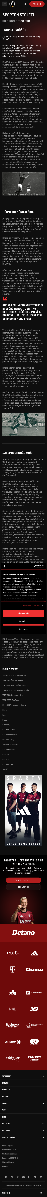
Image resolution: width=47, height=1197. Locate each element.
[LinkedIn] (40, 1177)
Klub (4, 21)
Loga (4, 715)
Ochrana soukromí (9, 1150)
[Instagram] (11, 1177)
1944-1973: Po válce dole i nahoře (15, 690)
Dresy (4, 720)
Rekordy (5, 754)
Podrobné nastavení (31, 606)
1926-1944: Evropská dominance (15, 685)
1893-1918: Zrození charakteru (14, 675)
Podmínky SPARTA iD (10, 1158)
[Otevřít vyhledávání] (25, 4)
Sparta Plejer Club (9, 734)
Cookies (5, 1166)
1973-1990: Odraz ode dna (12, 695)
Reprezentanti (8, 764)
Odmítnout (23, 629)
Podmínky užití (7, 1145)
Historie (12, 21)
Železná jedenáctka (10, 744)
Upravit (22, 621)
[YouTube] (23, 1177)
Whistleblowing (8, 1162)
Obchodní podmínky (9, 1154)
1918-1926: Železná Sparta (12, 680)
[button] (6, 1076)
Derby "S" (6, 759)
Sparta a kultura (8, 730)
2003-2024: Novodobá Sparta (14, 705)
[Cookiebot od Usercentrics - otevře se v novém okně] (33, 566)
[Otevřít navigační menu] (4, 4)
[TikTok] (35, 1177)
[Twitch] (29, 1177)
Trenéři (5, 769)
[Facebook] (6, 1177)
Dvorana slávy (8, 739)
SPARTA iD (6, 1193)
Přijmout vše (23, 613)
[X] (17, 1177)
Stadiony (6, 725)
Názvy (4, 710)
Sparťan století (8, 749)
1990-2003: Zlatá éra (10, 700)
